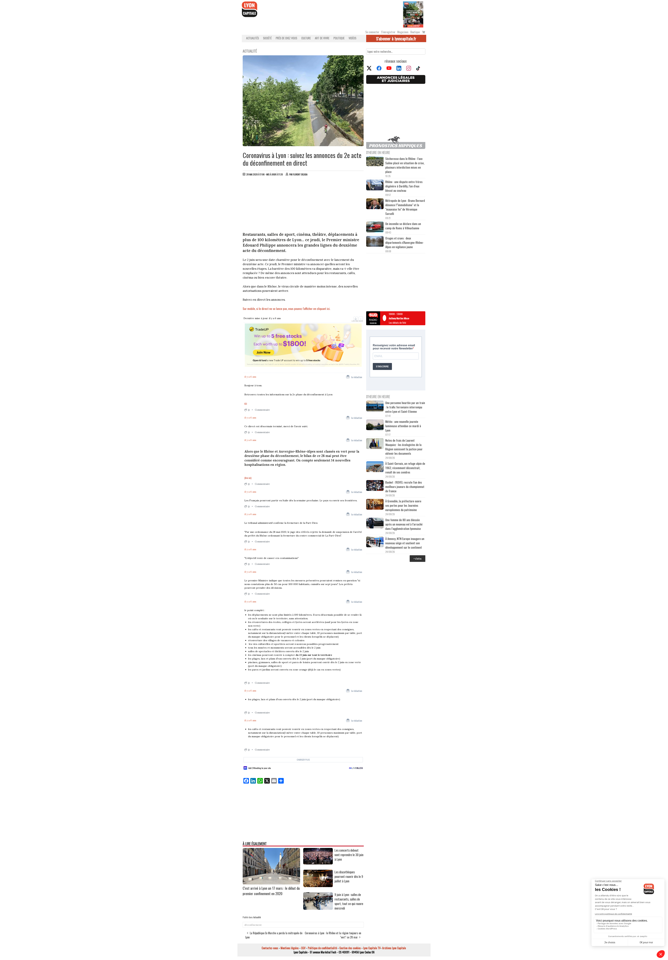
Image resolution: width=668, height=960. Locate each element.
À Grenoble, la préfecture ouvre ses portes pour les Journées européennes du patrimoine (403, 505)
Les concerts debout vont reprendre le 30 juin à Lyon (349, 855)
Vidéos (352, 38)
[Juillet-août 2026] (413, 14)
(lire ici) (247, 478)
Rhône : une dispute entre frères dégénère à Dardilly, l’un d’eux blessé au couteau (404, 186)
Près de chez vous (286, 38)
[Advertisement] (303, 204)
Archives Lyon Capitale (394, 948)
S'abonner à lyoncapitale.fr (396, 38)
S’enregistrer (388, 32)
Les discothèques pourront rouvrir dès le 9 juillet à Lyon (349, 876)
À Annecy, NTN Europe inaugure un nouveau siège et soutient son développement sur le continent (404, 543)
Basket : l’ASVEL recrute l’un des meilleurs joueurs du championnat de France (404, 486)
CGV (303, 948)
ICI (245, 403)
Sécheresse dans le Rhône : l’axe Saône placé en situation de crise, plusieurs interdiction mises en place (404, 165)
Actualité (257, 917)
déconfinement (253, 924)
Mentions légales (290, 948)
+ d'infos (417, 558)
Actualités (252, 38)
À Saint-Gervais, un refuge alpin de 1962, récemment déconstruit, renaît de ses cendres (405, 467)
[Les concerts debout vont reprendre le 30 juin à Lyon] (318, 863)
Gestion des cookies (350, 948)
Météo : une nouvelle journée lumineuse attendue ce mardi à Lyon (403, 425)
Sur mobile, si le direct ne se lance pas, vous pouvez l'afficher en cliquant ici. (287, 308)
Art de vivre (322, 38)
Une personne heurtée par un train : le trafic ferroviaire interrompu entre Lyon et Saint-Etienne (405, 407)
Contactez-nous (270, 948)
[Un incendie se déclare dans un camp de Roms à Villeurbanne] (375, 227)
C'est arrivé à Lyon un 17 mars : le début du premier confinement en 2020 (271, 890)
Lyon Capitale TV (371, 948)
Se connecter (372, 32)
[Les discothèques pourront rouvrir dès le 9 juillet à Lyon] (318, 886)
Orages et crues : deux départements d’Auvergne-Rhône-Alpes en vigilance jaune (404, 242)
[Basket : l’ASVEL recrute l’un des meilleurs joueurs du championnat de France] (375, 486)
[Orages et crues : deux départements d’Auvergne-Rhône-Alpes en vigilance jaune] (375, 242)
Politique (338, 38)
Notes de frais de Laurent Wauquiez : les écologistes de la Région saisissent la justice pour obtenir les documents (404, 447)
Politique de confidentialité (322, 948)
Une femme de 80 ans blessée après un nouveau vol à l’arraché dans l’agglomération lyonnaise (404, 524)
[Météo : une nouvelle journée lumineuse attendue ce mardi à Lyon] (375, 425)
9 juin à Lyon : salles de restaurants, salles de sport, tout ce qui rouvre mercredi (349, 901)
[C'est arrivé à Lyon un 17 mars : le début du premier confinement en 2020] (271, 883)
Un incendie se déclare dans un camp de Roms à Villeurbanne (403, 226)
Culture (306, 38)
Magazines (402, 32)
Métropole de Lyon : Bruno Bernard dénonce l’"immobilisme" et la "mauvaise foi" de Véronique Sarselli (405, 207)
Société (267, 38)
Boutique (415, 32)
